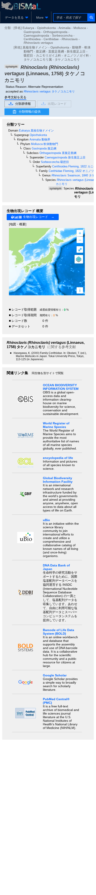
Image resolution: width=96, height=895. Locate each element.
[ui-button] (91, 17)
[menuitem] (16, 17)
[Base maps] (79, 259)
